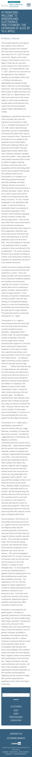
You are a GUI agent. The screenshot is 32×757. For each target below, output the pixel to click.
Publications (16, 720)
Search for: (16, 691)
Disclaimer (5, 751)
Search (16, 699)
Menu (29, 5)
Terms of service (24, 751)
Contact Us (16, 733)
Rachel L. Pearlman (11, 38)
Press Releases (16, 717)
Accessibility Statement (19, 753)
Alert (16, 710)
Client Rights (8, 753)
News (16, 713)
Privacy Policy (14, 751)
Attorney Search (16, 738)
